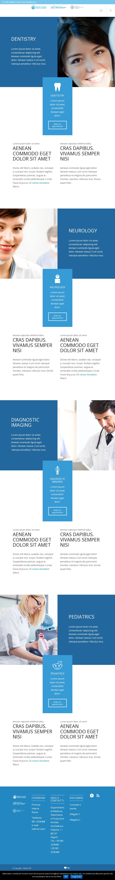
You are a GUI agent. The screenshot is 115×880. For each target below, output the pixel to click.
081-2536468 (38, 821)
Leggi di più (76, 877)
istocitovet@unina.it (29, 2)
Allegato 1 (75, 814)
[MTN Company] (67, 869)
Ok (66, 877)
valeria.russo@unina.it (43, 828)
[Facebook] (111, 10)
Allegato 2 (75, 819)
